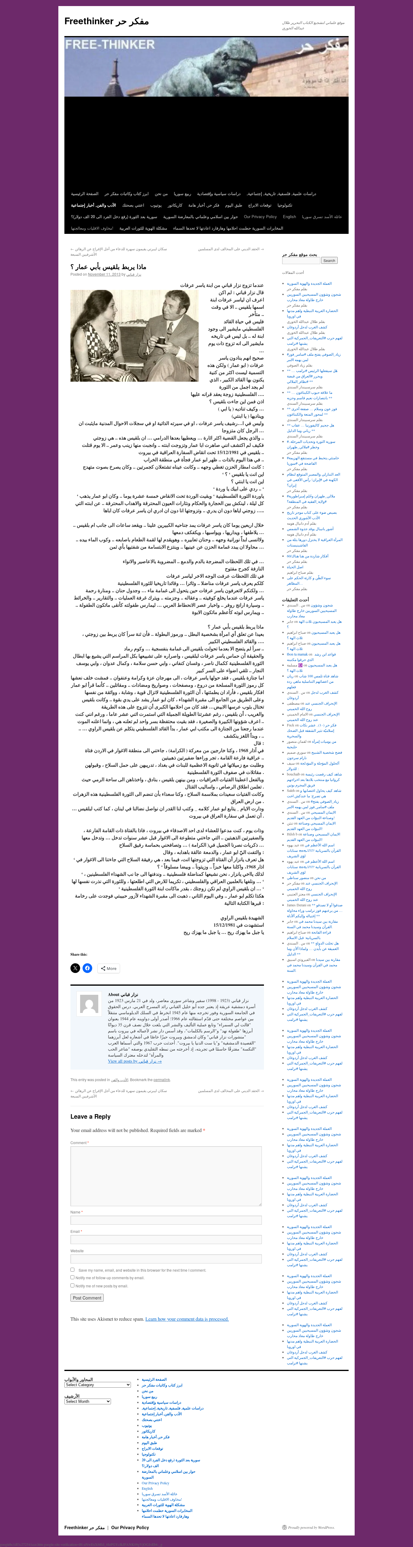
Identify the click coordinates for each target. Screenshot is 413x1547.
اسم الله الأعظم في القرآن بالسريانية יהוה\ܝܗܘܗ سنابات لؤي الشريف (314, 850)
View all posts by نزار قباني (135, 1061)
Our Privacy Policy (260, 216)
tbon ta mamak (297, 654)
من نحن (320, 877)
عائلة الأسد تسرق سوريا (322, 216)
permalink (162, 1079)
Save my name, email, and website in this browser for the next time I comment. (142, 1270)
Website (77, 1250)
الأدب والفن (119, 1079)
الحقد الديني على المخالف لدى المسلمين (231, 248)
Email (76, 1231)
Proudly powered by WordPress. (311, 1527)
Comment (79, 1142)
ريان (290, 675)
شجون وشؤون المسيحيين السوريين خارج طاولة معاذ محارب (312, 610)
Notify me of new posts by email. (102, 1285)
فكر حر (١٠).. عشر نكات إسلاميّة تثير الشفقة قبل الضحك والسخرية (312, 730)
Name (76, 1211)
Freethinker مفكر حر (106, 20)
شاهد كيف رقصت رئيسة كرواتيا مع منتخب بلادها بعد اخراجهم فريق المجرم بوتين (314, 779)
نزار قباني (133, 274)
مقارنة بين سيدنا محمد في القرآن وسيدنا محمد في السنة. (313, 965)
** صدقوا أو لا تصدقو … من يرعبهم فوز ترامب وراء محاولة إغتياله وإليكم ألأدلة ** (315, 910)
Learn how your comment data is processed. (187, 1319)
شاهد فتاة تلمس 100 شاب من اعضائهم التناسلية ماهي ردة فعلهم (312, 681)
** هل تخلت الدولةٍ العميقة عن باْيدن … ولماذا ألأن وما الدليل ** (313, 948)
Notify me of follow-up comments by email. (110, 1277)
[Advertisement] (206, 142)
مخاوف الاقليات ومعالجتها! (92, 228)
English (289, 216)
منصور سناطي (298, 877)
